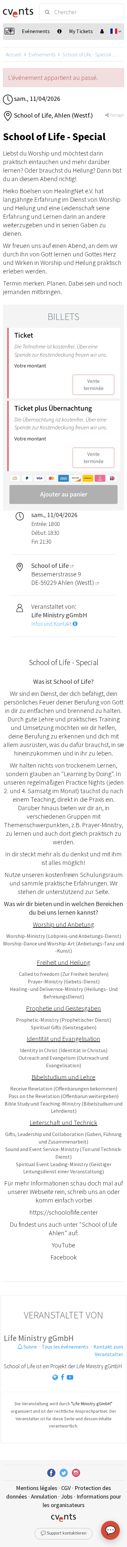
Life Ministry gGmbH (39, 1338)
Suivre (29, 1346)
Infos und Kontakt (52, 623)
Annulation (44, 1496)
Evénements (42, 54)
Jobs (67, 1496)
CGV (66, 1488)
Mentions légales (36, 1488)
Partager (116, 115)
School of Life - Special (87, 54)
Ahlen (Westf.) (76, 582)
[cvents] (18, 12)
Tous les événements (65, 1346)
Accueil (13, 54)
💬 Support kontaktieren (63, 1533)
